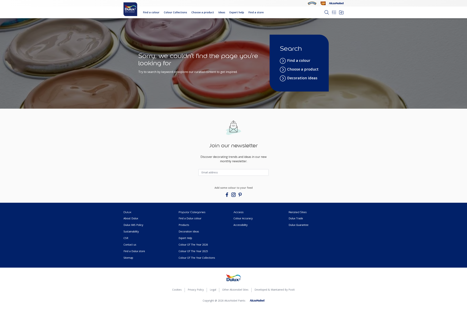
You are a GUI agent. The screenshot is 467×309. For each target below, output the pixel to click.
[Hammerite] (312, 3)
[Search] (327, 12)
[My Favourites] (341, 12)
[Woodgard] (323, 3)
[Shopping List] (334, 12)
